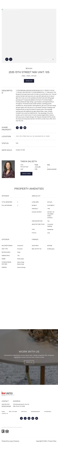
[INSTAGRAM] (25, 418)
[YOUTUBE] (29, 418)
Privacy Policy (52, 441)
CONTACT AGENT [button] (26, 173)
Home (3, 411)
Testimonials (47, 411)
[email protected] (6, 406)
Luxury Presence (14, 441)
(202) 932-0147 (5, 404)
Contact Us (5, 413)
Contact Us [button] (29, 362)
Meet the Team (13, 411)
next (10, 59)
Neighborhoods (35, 411)
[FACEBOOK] (21, 418)
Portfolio (24, 411)
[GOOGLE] (32, 418)
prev (6, 59)
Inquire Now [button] (29, 81)
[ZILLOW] (36, 418)
